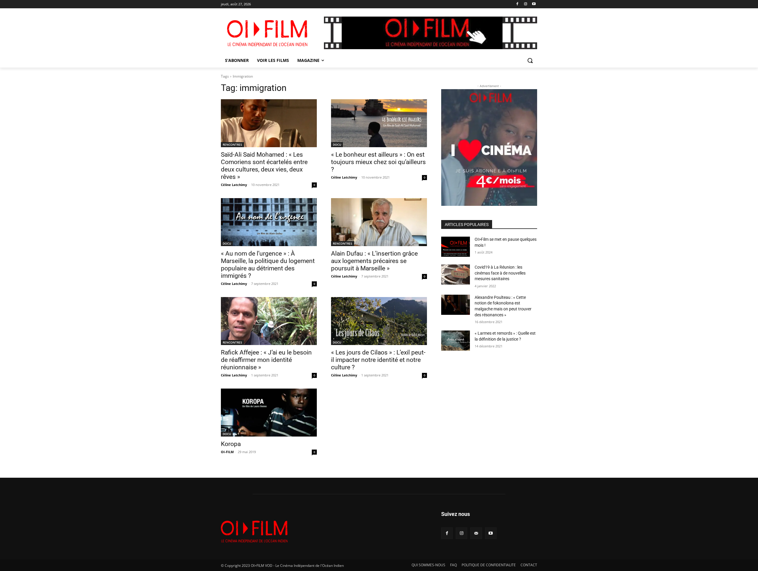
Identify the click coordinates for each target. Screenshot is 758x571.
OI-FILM (227, 452)
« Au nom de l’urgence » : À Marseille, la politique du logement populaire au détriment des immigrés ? (268, 264)
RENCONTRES (232, 144)
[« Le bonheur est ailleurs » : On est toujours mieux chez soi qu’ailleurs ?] (379, 123)
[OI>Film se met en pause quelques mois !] (455, 247)
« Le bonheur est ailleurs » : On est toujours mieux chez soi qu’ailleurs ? (378, 162)
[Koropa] (269, 413)
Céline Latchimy (234, 184)
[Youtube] (533, 4)
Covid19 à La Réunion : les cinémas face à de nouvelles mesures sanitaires (500, 273)
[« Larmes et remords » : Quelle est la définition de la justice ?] (455, 341)
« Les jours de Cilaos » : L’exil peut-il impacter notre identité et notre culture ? (378, 360)
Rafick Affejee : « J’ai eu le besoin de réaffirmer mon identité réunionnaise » (266, 360)
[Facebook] (517, 4)
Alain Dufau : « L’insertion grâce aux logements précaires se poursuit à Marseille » (374, 261)
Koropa (231, 444)
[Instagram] (525, 4)
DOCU (337, 144)
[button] (530, 60)
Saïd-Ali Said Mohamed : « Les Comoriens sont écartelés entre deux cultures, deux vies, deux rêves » (264, 165)
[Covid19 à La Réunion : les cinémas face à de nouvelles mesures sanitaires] (455, 274)
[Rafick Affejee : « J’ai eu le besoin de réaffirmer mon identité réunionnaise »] (269, 321)
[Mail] (476, 533)
